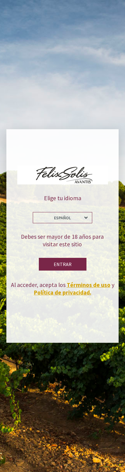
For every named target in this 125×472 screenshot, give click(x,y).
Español (62, 218)
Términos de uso (88, 284)
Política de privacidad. (62, 292)
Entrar (63, 264)
